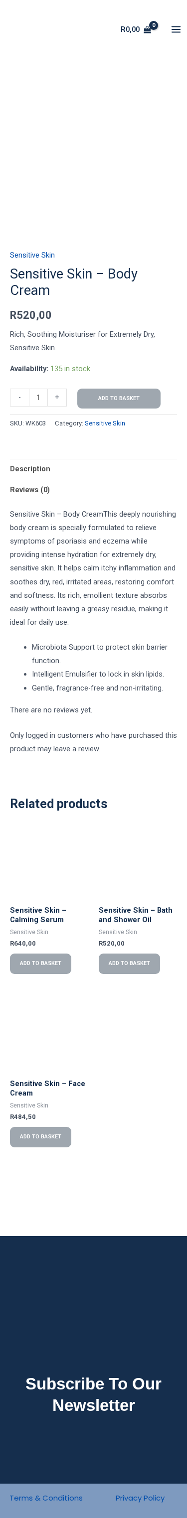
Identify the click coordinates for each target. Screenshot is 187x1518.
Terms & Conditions (46, 1498)
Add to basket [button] (40, 963)
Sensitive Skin (32, 255)
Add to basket (119, 398)
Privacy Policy (140, 1498)
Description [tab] (30, 468)
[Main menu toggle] (176, 29)
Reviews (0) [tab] (30, 489)
